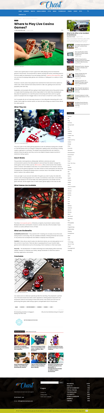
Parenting (70, 218)
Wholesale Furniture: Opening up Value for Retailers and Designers (82, 68)
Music (54, 11)
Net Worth (70, 216)
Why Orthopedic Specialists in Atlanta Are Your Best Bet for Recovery (82, 89)
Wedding (70, 250)
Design (69, 144)
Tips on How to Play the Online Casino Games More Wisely (38, 366)
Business (26, 11)
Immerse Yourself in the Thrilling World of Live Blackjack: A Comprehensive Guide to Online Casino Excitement (55, 368)
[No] (102, 411)
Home (15, 18)
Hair (69, 176)
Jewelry (69, 193)
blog (69, 120)
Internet (70, 190)
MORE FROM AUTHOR (31, 331)
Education (70, 150)
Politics (69, 225)
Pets (80, 11)
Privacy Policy (44, 394)
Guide (69, 173)
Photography (71, 222)
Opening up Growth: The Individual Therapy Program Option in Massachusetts (81, 82)
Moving (69, 212)
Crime (69, 137)
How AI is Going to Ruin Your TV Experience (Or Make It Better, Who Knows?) (38, 348)
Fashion (69, 156)
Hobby (69, 182)
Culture (69, 142)
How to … (70, 188)
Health (33, 11)
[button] (88, 11)
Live (51, 307)
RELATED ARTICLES (19, 331)
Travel (70, 11)
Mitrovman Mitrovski (20, 30)
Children (70, 133)
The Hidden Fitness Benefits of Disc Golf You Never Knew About (82, 46)
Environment (71, 154)
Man (69, 203)
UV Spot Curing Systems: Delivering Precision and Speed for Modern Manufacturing (82, 61)
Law (69, 197)
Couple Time (71, 135)
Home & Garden (41, 11)
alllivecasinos (38, 165)
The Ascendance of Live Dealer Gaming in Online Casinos (55, 348)
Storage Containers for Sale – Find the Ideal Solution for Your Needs (82, 97)
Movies (69, 210)
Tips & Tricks (71, 244)
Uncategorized (71, 248)
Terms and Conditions (46, 396)
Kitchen (69, 195)
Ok (86, 410)
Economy (70, 148)
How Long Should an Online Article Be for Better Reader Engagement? (81, 53)
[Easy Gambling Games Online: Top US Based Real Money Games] (22, 358)
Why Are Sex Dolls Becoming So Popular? (52, 312)
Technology (62, 11)
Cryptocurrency (71, 139)
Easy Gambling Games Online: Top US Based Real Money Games (21, 366)
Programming (71, 227)
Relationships (71, 229)
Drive (69, 146)
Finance (69, 159)
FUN (69, 165)
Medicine (70, 208)
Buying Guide (71, 125)
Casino (22, 307)
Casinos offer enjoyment (53, 75)
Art (68, 118)
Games (45, 307)
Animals (69, 116)
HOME (20, 11)
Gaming (69, 169)
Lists (69, 201)
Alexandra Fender (71, 36)
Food (69, 161)
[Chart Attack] (52, 5)
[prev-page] (15, 374)
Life (68, 199)
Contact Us (22, 14)
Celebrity (70, 131)
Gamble (20, 18)
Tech (69, 239)
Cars (69, 129)
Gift (68, 171)
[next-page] (17, 374)
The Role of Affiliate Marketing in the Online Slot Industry (21, 348)
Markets (70, 205)
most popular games (25, 223)
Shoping (70, 231)
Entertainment (31, 307)
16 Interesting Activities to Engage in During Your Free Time (24, 312)
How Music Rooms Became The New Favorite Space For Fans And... (81, 104)
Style (49, 11)
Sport (75, 11)
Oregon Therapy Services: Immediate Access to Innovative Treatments (81, 75)
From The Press (71, 163)
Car (68, 30)
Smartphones (71, 233)
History (69, 180)
